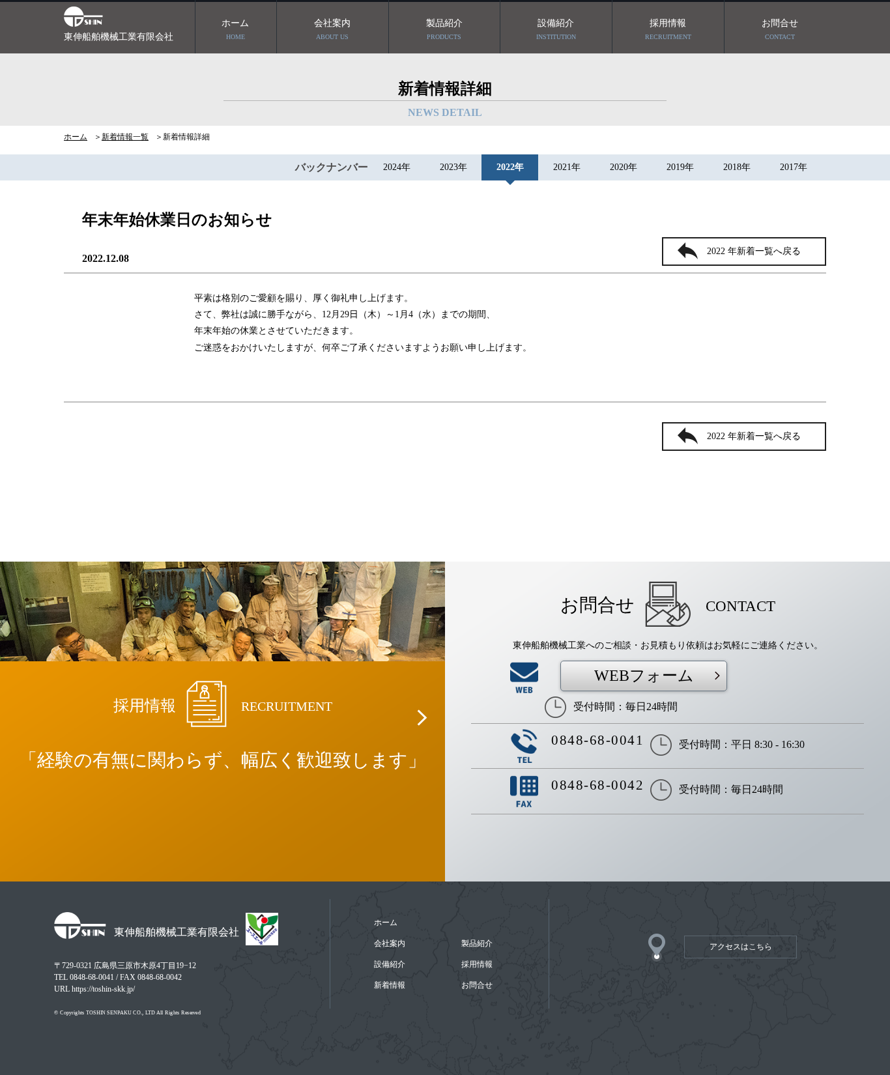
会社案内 (332, 29)
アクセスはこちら (741, 946)
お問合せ (780, 29)
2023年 (453, 167)
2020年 (623, 167)
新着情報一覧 (125, 136)
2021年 (567, 167)
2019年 (680, 167)
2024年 (396, 167)
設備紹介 (556, 29)
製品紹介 (444, 29)
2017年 (793, 167)
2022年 (510, 167)
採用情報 (668, 29)
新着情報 (389, 985)
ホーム (235, 29)
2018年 (737, 167)
